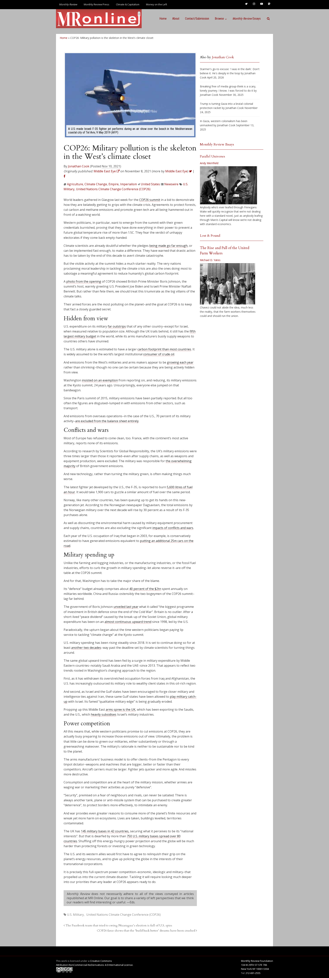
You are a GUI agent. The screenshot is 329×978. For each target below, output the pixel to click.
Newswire (171, 184)
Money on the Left (156, 4)
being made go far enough (168, 246)
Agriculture (75, 184)
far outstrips (117, 326)
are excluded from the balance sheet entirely (107, 421)
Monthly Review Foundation (257, 961)
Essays (246, 18)
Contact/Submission (197, 18)
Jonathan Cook (78, 166)
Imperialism (128, 184)
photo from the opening (83, 281)
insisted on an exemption (100, 380)
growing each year (180, 362)
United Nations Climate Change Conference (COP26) (113, 189)
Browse (219, 18)
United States (150, 184)
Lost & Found (210, 235)
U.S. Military (75, 914)
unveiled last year (125, 607)
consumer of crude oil (158, 354)
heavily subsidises (103, 714)
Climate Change (96, 184)
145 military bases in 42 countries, (105, 831)
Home (163, 18)
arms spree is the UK (120, 709)
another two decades (86, 648)
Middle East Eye (176, 171)
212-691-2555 (253, 973)
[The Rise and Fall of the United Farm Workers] (227, 284)
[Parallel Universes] (228, 185)
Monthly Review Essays (217, 144)
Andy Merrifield (209, 163)
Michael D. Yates (210, 260)
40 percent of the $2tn (145, 589)
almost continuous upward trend (128, 622)
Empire (114, 184)
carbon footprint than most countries (164, 349)
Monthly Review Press (96, 4)
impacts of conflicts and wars (172, 528)
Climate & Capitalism (127, 4)
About (175, 18)
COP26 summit (149, 200)
